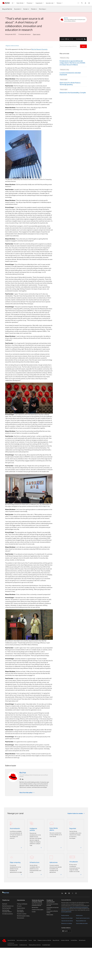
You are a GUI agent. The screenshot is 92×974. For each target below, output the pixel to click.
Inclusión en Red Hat (65, 940)
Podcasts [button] (33, 9)
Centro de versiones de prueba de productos (37, 904)
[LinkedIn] (62, 893)
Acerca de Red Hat (11, 940)
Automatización (15, 828)
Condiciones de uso (23, 945)
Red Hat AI (4, 904)
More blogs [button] (42, 9)
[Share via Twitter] (70, 39)
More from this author (26, 792)
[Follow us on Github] (20, 779)
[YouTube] (65, 893)
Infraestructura (34, 862)
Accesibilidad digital (46, 945)
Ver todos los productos (7, 913)
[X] (72, 893)
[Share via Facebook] (66, 39)
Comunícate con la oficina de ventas (52, 904)
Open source (36, 34)
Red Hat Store (35, 907)
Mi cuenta (19, 906)
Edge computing (15, 862)
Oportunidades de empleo (82, 923)
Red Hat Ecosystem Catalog (23, 916)
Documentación (20, 918)
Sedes (35, 940)
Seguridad (72, 828)
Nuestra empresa (65, 915)
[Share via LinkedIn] (68, 39)
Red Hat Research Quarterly (39, 49)
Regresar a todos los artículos (12, 45)
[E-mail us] (72, 39)
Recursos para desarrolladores (20, 911)
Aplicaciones (53, 862)
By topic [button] (25, 9)
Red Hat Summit (82, 940)
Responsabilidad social (81, 920)
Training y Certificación (22, 904)
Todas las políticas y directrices (35, 945)
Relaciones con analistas (66, 923)
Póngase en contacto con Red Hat (44, 940)
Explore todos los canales (75, 813)
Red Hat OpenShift (6, 908)
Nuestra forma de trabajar (67, 918)
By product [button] (17, 9)
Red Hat (66, 18)
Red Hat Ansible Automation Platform (7, 911)
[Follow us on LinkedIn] (23, 779)
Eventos (30, 940)
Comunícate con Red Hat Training (52, 911)
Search (83, 46)
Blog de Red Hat (7, 9)
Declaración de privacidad (13, 945)
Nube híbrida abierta (54, 829)
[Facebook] (69, 893)
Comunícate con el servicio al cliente (53, 908)
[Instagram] (76, 893)
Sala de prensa (79, 915)
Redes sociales (50, 914)
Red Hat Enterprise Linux (8, 906)
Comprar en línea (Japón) (37, 909)
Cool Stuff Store (74, 940)
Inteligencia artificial (33, 829)
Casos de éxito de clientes (67, 920)
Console (34, 911)
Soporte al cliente (21, 908)
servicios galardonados (66, 911)
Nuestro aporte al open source (82, 918)
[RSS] (85, 39)
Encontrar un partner (21, 913)
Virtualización (73, 862)
